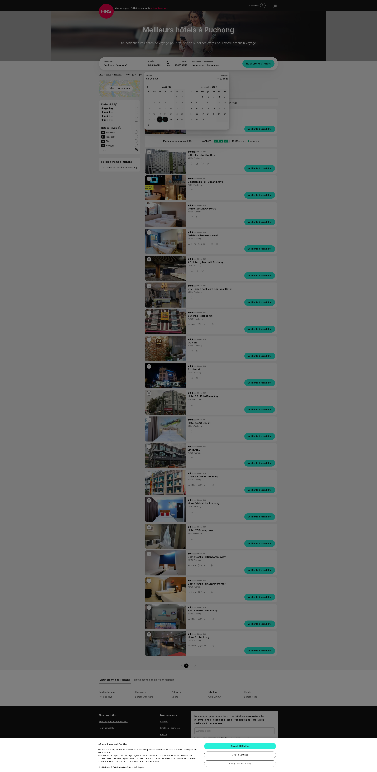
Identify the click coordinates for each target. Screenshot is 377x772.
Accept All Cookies (240, 746)
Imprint (141, 767)
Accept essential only (240, 763)
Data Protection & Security (124, 767)
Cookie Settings (240, 754)
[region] (188, 755)
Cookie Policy (105, 767)
